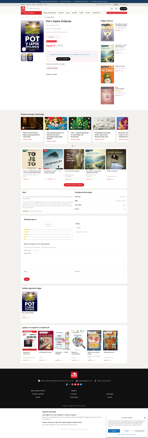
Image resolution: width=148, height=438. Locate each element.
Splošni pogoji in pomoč (131, 434)
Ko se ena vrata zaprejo (72, 171)
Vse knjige (33, 17)
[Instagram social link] (72, 384)
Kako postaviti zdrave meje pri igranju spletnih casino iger (31, 134)
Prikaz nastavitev (139, 431)
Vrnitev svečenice (112, 171)
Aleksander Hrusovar (29, 127)
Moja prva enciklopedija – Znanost (76, 354)
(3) (61, 171)
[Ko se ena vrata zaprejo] (74, 159)
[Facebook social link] (67, 384)
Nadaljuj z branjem (27, 139)
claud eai (50, 127)
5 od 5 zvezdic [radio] (38, 250)
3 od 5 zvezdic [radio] (35, 250)
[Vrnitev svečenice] (116, 159)
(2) (122, 91)
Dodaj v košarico (63, 59)
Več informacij (52, 41)
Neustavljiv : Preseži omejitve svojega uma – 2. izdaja (50, 172)
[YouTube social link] (75, 384)
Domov (22, 17)
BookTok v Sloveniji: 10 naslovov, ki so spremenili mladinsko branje (127, 134)
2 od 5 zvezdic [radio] (34, 250)
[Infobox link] (103, 4)
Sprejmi (114, 431)
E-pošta (77, 271)
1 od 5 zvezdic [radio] (33, 250)
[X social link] (70, 384)
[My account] (116, 8)
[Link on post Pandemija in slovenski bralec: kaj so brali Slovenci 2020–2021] (104, 123)
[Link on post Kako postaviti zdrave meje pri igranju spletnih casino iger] (32, 123)
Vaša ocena (27, 250)
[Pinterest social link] (78, 384)
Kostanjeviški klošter (45, 352)
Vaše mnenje (28, 253)
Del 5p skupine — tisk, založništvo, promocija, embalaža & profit (74, 429)
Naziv (26, 271)
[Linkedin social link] (81, 384)
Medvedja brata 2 (109, 352)
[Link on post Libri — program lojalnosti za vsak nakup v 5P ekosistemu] (80, 123)
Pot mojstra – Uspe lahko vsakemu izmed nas (120, 46)
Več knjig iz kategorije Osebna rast (74, 184)
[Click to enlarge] (24, 49)
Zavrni (126, 431)
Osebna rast (40, 17)
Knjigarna (27, 17)
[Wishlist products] (111, 8)
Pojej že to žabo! (120, 66)
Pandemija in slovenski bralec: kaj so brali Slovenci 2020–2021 (102, 134)
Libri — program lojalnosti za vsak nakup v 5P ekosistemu (80, 134)
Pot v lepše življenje (28, 312)
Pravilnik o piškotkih (121, 434)
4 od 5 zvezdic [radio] (37, 250)
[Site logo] (23, 8)
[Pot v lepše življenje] (29, 301)
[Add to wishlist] (40, 150)
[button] (145, 417)
